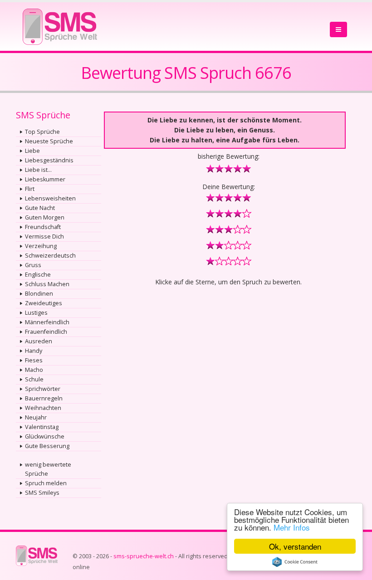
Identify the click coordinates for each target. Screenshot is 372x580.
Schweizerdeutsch (50, 255)
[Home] (60, 24)
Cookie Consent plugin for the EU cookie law (295, 562)
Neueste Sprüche (49, 141)
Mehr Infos (292, 527)
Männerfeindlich (47, 322)
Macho (34, 370)
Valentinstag (42, 427)
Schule (34, 379)
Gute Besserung (47, 446)
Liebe (32, 151)
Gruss (33, 265)
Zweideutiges (43, 303)
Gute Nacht (40, 208)
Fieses (34, 360)
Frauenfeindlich (46, 332)
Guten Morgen (44, 217)
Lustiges (36, 313)
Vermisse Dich (44, 236)
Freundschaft (43, 227)
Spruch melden (46, 483)
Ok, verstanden (295, 546)
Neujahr (36, 417)
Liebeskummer (45, 179)
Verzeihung (41, 246)
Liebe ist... (38, 170)
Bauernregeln (44, 398)
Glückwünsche (44, 436)
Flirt (29, 189)
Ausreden (38, 341)
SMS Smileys (42, 493)
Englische (38, 274)
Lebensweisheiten (50, 198)
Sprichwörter (42, 389)
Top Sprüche (42, 132)
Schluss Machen (47, 284)
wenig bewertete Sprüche (48, 469)
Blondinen (39, 293)
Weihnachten (43, 408)
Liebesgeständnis (49, 160)
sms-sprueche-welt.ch (143, 556)
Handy (33, 351)
